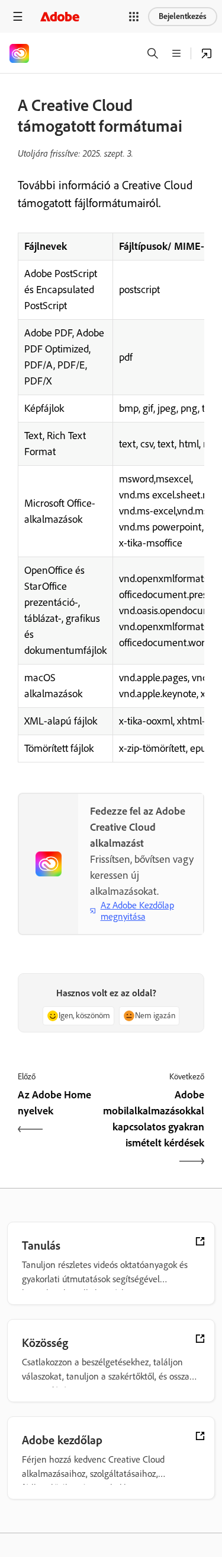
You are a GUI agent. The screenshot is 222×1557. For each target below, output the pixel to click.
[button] (133, 16)
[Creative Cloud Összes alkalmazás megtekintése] (207, 53)
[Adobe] (60, 16)
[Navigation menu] (18, 16)
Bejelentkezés (183, 16)
